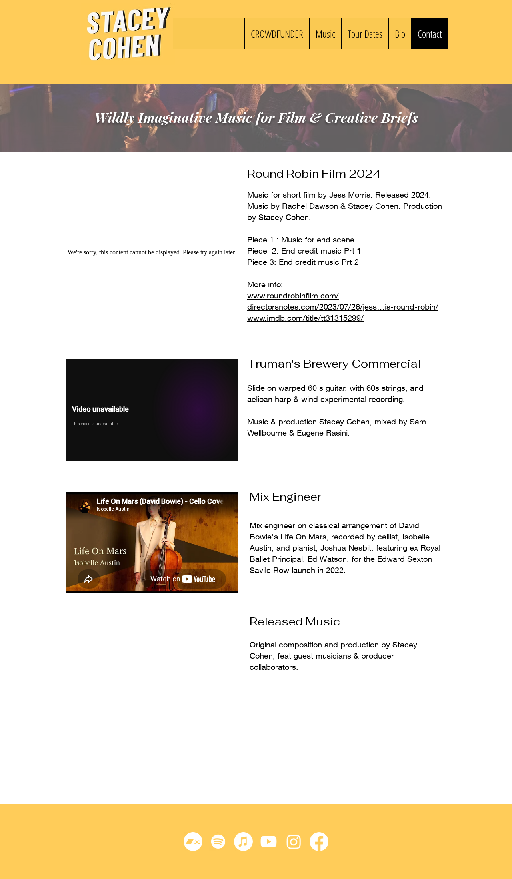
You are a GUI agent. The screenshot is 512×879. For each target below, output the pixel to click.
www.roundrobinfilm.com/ (293, 295)
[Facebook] (319, 841)
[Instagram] (293, 841)
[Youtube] (268, 841)
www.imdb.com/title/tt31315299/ (305, 317)
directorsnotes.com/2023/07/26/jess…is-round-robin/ (342, 306)
